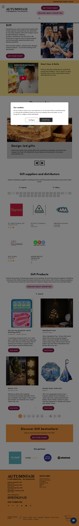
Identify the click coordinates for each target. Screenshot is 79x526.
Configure (32, 120)
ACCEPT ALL (46, 120)
